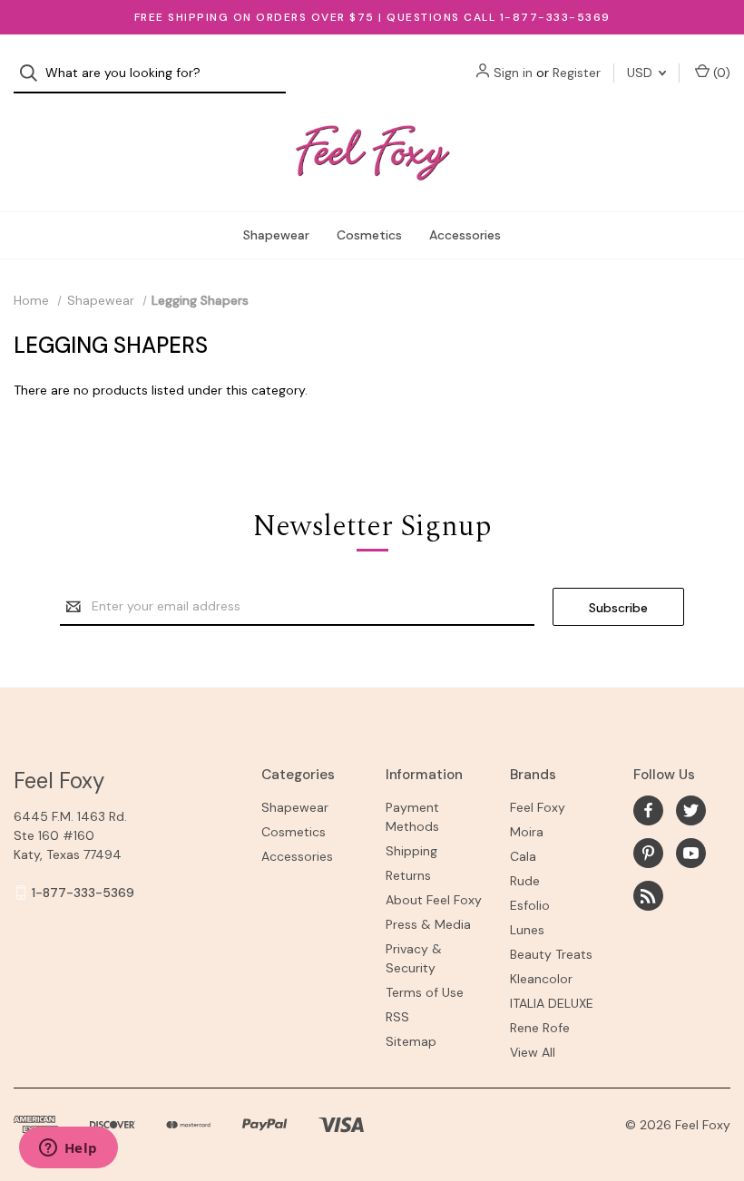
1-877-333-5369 (83, 892)
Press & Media (428, 924)
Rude (525, 881)
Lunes (527, 930)
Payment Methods (412, 817)
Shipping (411, 851)
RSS (397, 1017)
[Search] (34, 73)
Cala (523, 856)
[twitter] (691, 810)
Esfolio (530, 905)
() (720, 72)
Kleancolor (541, 979)
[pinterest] (648, 853)
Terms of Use (425, 992)
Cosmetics (369, 235)
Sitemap (411, 1041)
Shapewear (276, 235)
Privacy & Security (414, 958)
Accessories (465, 235)
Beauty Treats (551, 954)
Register (577, 72)
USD (641, 72)
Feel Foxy (537, 807)
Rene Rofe (540, 1028)
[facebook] (648, 810)
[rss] (648, 895)
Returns (408, 875)
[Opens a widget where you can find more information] (68, 1149)
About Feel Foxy (434, 900)
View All (532, 1052)
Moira (526, 832)
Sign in (513, 72)
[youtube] (691, 853)
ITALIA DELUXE (551, 1003)
